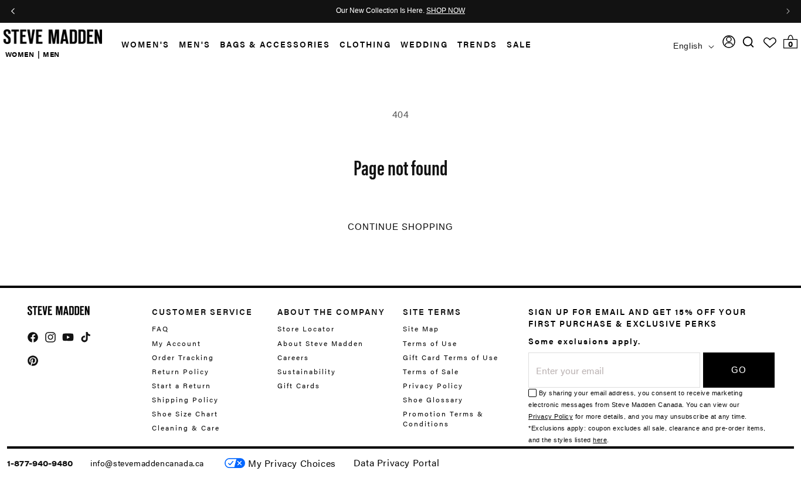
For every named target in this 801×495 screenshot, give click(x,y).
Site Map (421, 329)
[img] (748, 42)
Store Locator (306, 329)
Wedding (424, 44)
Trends (477, 44)
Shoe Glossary (433, 399)
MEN (51, 54)
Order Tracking (183, 357)
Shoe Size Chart (185, 413)
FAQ (160, 329)
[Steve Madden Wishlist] (769, 43)
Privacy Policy (433, 385)
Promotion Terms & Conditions (443, 418)
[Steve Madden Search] (748, 42)
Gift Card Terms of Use (450, 357)
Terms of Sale (431, 371)
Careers (293, 357)
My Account (176, 343)
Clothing (365, 44)
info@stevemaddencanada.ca (147, 463)
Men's (195, 44)
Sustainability (306, 371)
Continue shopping (400, 227)
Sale (519, 44)
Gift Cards (298, 385)
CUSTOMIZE (292, 463)
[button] (140, 44)
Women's (145, 44)
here (600, 440)
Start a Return (181, 385)
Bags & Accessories (275, 44)
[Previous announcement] (13, 11)
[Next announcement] (788, 11)
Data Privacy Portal (396, 462)
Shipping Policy (185, 399)
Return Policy (180, 371)
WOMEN (20, 54)
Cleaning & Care (186, 427)
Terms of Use (430, 343)
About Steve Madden (320, 343)
